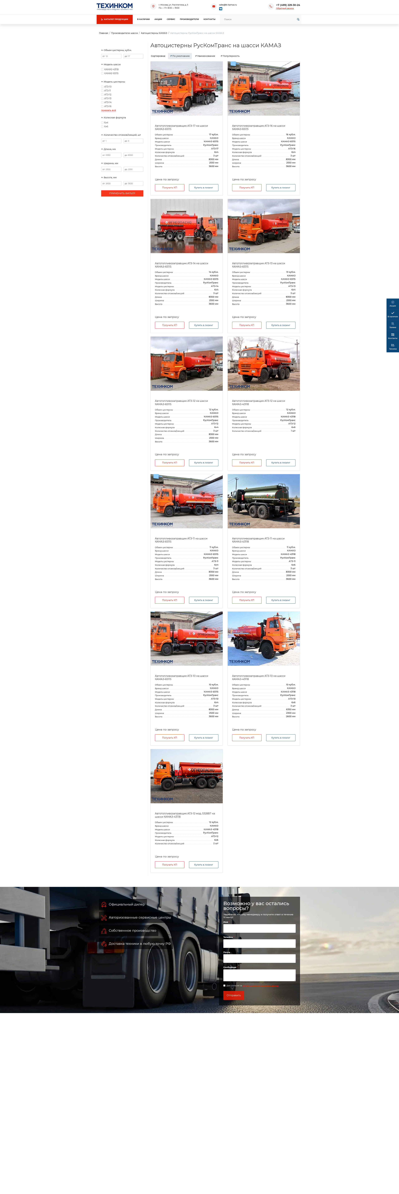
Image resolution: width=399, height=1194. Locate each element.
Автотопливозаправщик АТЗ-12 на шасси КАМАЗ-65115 (181, 402)
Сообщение (230, 967)
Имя (226, 922)
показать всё (108, 110)
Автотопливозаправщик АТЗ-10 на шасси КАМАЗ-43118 (258, 677)
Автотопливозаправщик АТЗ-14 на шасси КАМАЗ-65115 (181, 265)
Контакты (209, 19)
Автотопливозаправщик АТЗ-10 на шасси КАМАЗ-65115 (181, 677)
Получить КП (169, 187)
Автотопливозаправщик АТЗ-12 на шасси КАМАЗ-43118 (258, 402)
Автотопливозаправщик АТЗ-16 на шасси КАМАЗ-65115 (258, 127)
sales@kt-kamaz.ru (228, 5)
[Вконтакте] (220, 8)
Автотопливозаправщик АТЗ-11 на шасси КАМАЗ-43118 (258, 540)
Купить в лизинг (203, 187)
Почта (226, 952)
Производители (189, 19)
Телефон (228, 937)
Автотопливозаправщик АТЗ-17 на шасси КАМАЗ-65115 (181, 127)
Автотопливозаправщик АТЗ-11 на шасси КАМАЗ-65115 (181, 540)
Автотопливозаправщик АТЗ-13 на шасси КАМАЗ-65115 (258, 265)
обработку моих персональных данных (261, 986)
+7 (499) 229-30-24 (288, 5)
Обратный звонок (285, 8)
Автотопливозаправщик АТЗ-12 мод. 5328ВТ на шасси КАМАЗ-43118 (185, 815)
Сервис (171, 19)
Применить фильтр (122, 193)
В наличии (143, 19)
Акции (158, 19)
